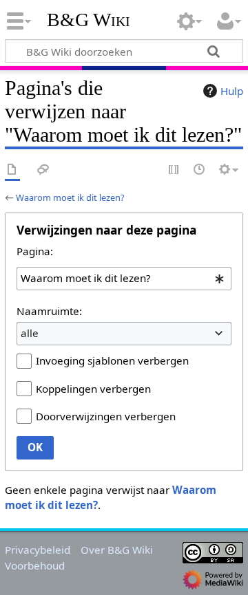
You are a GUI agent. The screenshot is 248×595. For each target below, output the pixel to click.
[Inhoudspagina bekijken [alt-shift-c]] (12, 170)
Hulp (231, 91)
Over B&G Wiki (117, 549)
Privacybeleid (37, 549)
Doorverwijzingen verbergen (106, 416)
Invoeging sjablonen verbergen (112, 360)
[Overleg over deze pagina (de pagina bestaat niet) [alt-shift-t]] (43, 170)
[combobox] (124, 278)
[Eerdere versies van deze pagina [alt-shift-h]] (199, 170)
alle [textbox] (30, 333)
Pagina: (35, 251)
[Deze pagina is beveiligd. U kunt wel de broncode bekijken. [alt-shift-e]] (174, 170)
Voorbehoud (35, 565)
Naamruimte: (49, 311)
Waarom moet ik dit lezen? (70, 197)
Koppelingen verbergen (93, 389)
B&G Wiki (88, 20)
